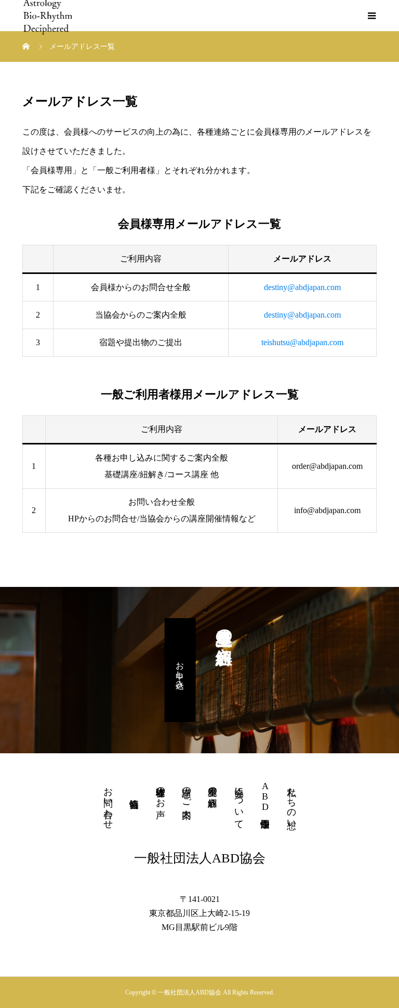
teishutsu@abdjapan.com (302, 342)
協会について (239, 802)
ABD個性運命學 (265, 796)
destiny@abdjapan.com (302, 287)
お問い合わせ (108, 802)
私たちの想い (291, 802)
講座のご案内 (186, 792)
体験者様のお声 (160, 792)
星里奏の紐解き (212, 792)
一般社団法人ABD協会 (199, 858)
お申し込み (180, 670)
